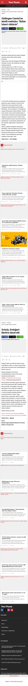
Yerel (8, 9)
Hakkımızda (4, 620)
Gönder (21, 28)
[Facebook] (2, 610)
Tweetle (13, 28)
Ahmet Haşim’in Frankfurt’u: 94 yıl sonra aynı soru (13, 659)
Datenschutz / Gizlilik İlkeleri (8, 630)
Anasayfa (3, 9)
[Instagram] (8, 610)
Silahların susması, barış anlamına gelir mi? (11, 655)
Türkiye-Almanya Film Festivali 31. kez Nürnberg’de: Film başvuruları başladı (13, 647)
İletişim (3, 634)
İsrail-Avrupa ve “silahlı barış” (13, 5)
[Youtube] (12, 610)
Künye (2, 623)
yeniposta (6, 48)
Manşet (8, 322)
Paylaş (6, 28)
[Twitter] (5, 610)
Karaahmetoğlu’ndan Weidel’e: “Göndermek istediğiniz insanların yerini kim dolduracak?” (11, 651)
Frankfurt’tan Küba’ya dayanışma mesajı (10, 662)
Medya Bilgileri (4, 627)
